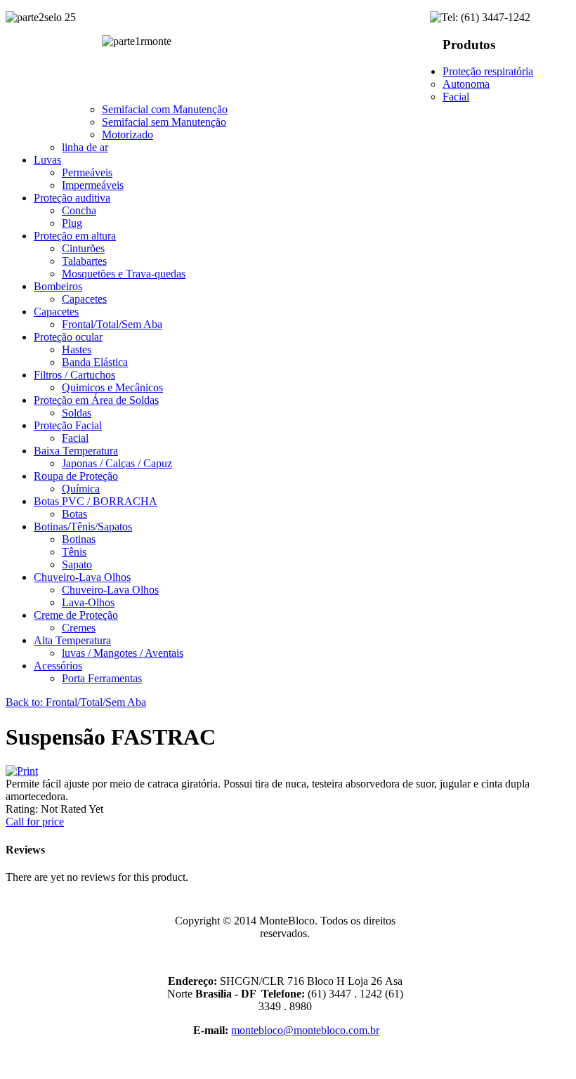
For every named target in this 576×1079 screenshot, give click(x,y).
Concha (79, 210)
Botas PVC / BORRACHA (95, 501)
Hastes (76, 349)
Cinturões (83, 248)
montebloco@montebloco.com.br (305, 1030)
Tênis (74, 552)
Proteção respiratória (488, 71)
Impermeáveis (93, 185)
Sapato (77, 564)
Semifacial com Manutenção (165, 109)
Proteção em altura (75, 236)
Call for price (35, 822)
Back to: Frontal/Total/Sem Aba (76, 702)
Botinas (79, 539)
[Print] (22, 771)
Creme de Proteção (76, 615)
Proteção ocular (68, 337)
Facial (456, 97)
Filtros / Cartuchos (74, 375)
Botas (74, 514)
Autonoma (466, 84)
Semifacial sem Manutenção (164, 122)
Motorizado (127, 134)
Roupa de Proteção (76, 476)
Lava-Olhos (88, 602)
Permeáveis (87, 172)
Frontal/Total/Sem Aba (112, 324)
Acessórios (58, 666)
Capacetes (84, 299)
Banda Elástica (95, 362)
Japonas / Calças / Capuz (117, 463)
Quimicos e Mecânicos (112, 387)
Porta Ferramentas (102, 678)
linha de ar (85, 147)
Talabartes (84, 261)
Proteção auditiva (72, 198)
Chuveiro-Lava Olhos (82, 577)
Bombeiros (58, 286)
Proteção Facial (68, 425)
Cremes (79, 628)
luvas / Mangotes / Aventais (122, 653)
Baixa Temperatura (76, 451)
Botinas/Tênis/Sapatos (83, 526)
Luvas (47, 160)
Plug (72, 223)
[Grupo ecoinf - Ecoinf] (542, 911)
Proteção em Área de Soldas (96, 400)
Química (81, 489)
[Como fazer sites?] (530, 980)
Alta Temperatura (72, 640)
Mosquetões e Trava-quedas (123, 274)
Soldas (76, 413)
